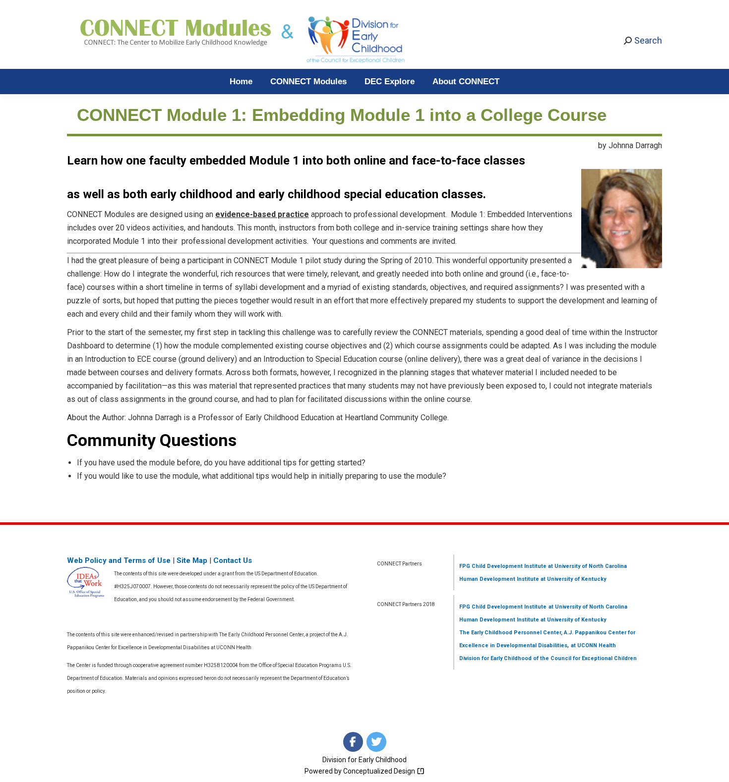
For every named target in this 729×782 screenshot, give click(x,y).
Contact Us (232, 560)
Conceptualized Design (380, 771)
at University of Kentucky (572, 579)
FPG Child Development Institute (503, 566)
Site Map (192, 560)
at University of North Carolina (587, 566)
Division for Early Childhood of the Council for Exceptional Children (548, 658)
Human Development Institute (499, 579)
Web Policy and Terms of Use (119, 560)
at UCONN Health (593, 645)
